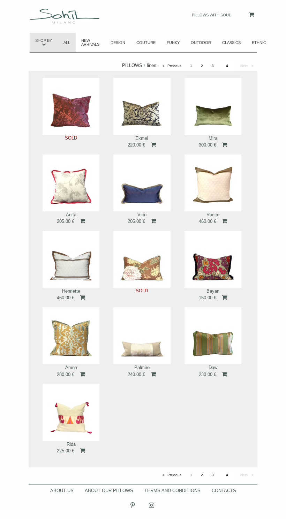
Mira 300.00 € (208, 142)
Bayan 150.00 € (209, 294)
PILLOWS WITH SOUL (211, 15)
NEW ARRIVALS (90, 42)
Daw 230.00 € (208, 371)
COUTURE (146, 42)
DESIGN (118, 42)
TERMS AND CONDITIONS (172, 490)
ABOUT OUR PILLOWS (109, 490)
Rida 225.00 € (66, 447)
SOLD (71, 138)
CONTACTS (224, 490)
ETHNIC (259, 42)
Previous (176, 66)
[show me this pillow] (71, 106)
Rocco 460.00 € (209, 218)
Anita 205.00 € (66, 218)
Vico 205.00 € (137, 218)
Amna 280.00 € (67, 371)
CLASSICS (231, 42)
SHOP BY (43, 40)
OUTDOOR (201, 42)
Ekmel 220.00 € (138, 142)
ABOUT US (62, 490)
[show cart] (244, 14)
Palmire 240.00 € (139, 371)
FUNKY (173, 42)
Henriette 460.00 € (68, 294)
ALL (66, 42)
